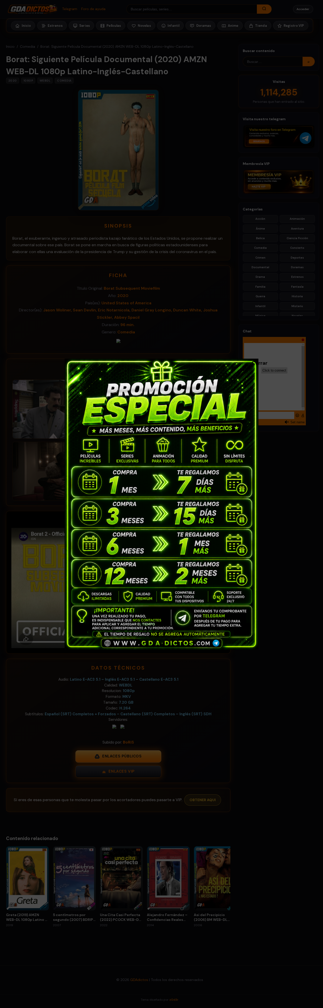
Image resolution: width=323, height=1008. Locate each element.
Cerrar (254, 362)
